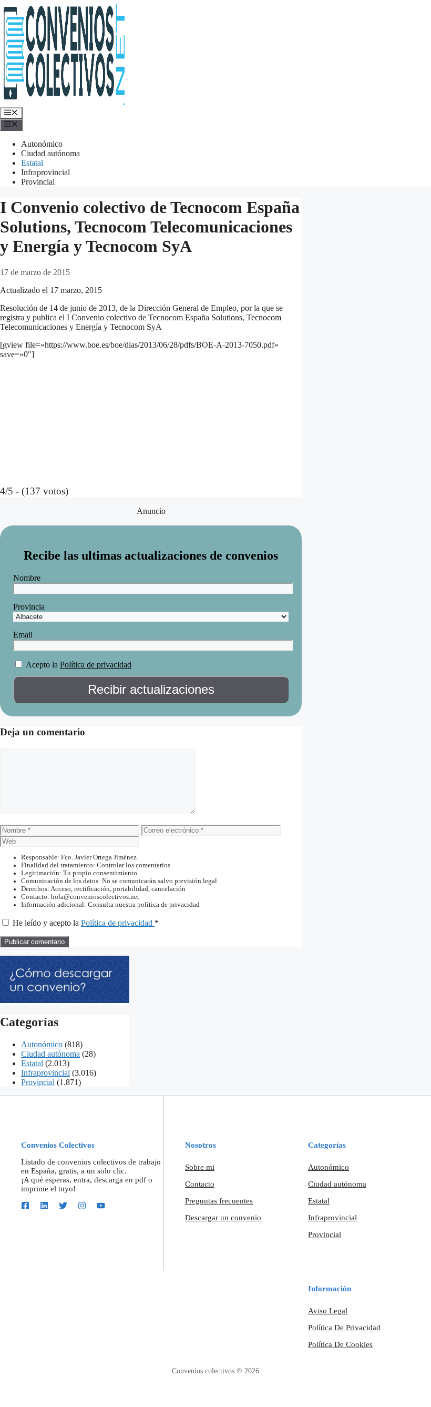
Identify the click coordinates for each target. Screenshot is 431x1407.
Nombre (26, 577)
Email (23, 634)
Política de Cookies (340, 1344)
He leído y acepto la (86, 922)
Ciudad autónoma (50, 153)
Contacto (199, 1184)
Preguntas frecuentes (219, 1201)
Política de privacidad (95, 664)
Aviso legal (327, 1311)
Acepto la (42, 664)
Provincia (29, 606)
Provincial (38, 181)
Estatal (32, 162)
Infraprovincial (45, 172)
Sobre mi (199, 1167)
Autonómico (42, 143)
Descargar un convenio (223, 1217)
